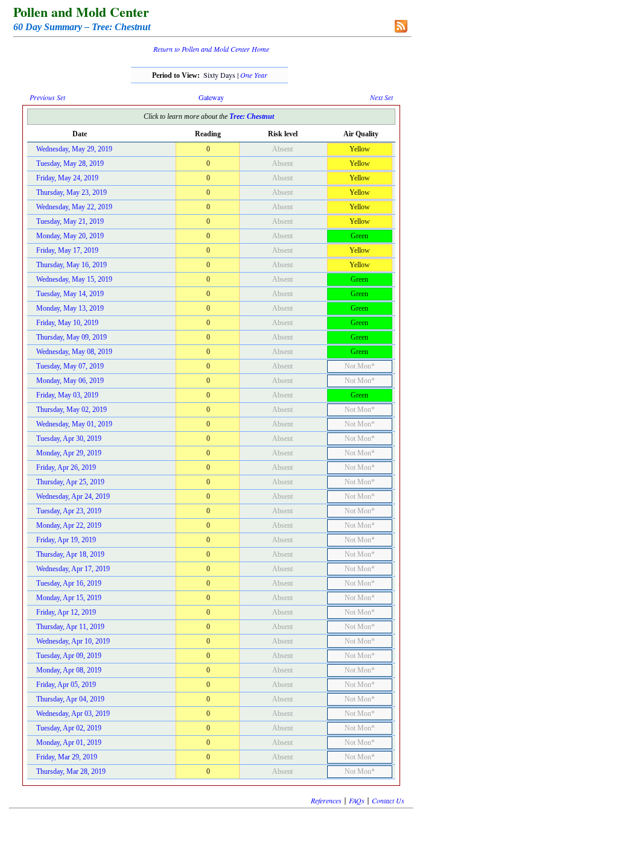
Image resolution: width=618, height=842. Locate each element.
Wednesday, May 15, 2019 (74, 279)
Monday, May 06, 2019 (70, 380)
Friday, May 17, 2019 (67, 250)
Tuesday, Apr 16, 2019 (68, 583)
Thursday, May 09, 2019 (71, 337)
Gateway (211, 97)
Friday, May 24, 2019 (67, 178)
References (326, 800)
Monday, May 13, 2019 (70, 308)
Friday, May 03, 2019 (67, 395)
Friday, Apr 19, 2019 (66, 540)
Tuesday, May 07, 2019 (70, 366)
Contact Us (388, 800)
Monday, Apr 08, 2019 (68, 670)
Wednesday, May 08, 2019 (74, 351)
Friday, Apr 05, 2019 (66, 684)
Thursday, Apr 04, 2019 (70, 699)
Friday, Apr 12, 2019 (66, 612)
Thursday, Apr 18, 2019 (70, 554)
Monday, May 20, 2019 (70, 236)
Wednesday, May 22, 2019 (74, 207)
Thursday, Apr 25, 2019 (70, 482)
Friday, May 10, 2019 (67, 322)
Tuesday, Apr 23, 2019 (68, 511)
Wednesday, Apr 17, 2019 (73, 569)
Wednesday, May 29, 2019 (74, 149)
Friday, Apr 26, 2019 (66, 467)
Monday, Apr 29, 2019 (68, 453)
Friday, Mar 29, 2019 (66, 757)
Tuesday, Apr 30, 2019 (68, 438)
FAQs (357, 800)
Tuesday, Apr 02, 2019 (68, 728)
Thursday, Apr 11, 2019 (70, 626)
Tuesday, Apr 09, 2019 (68, 655)
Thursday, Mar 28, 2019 (71, 771)
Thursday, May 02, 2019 (71, 409)
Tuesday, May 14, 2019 (70, 294)
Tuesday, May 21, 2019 (70, 221)
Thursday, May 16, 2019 (71, 265)
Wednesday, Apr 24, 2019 (73, 496)
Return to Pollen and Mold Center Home (211, 49)
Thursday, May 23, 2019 (71, 192)
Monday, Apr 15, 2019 (68, 598)
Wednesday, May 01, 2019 (74, 424)
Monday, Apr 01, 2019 (68, 742)
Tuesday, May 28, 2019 (70, 163)
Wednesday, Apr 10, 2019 (73, 641)
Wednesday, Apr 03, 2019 (73, 713)
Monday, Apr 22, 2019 (68, 525)
